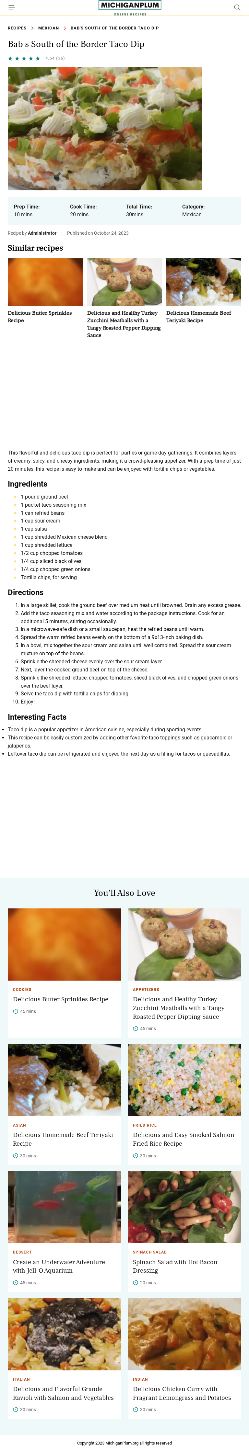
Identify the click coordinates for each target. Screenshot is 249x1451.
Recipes (17, 28)
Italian (21, 1379)
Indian (140, 1379)
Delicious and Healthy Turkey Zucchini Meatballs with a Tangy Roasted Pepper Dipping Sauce (179, 1008)
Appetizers (146, 989)
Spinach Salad (150, 1252)
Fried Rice (145, 1125)
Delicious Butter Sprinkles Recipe (60, 999)
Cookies (22, 989)
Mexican (48, 28)
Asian (19, 1125)
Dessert (22, 1252)
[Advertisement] (124, 394)
